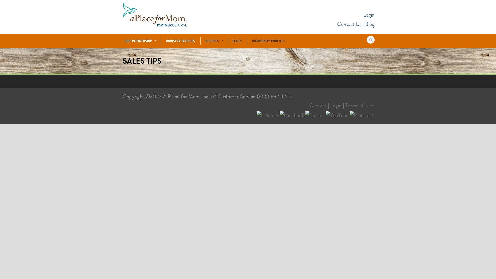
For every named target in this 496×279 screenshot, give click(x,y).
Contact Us (349, 24)
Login (369, 15)
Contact (318, 105)
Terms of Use (359, 105)
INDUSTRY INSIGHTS (180, 40)
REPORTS (212, 40)
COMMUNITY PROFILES (268, 40)
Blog (370, 24)
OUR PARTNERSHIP (138, 40)
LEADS (237, 40)
